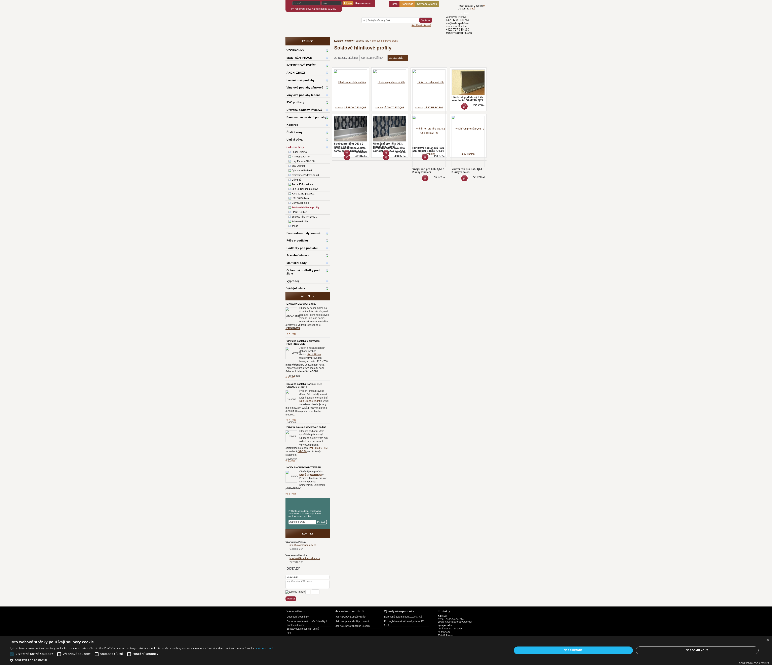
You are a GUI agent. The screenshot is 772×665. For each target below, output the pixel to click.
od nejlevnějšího (346, 58)
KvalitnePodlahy (343, 40)
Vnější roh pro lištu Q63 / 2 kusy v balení (428, 171)
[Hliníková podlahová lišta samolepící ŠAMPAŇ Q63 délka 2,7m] (464, 106)
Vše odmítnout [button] (697, 650)
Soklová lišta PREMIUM (304, 216)
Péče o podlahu (297, 240)
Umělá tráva (294, 139)
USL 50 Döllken (300, 198)
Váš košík (465, 13)
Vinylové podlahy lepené (303, 95)
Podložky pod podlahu (302, 248)
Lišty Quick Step (300, 202)
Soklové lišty (362, 40)
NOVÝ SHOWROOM (310, 475)
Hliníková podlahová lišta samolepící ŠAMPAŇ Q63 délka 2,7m (467, 100)
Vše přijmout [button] (573, 650)
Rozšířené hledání (421, 25)
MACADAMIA (292, 328)
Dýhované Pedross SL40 (305, 175)
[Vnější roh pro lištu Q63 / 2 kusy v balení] (425, 178)
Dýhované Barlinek (302, 170)
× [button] (767, 640)
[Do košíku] (452, 9)
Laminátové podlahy (300, 80)
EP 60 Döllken (299, 212)
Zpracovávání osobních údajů (303, 628)
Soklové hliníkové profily (305, 207)
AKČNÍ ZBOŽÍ (295, 72)
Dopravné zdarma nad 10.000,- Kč (403, 616)
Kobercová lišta (300, 221)
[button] (141, 660)
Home (394, 3)
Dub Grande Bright (309, 401)
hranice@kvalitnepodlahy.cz (305, 558)
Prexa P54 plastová (302, 184)
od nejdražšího (372, 58)
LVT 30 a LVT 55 (318, 448)
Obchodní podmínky (298, 616)
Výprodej (292, 281)
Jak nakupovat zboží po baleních (353, 621)
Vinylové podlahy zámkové (304, 87)
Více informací (264, 648)
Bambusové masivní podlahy (306, 117)
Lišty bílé (296, 179)
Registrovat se (363, 3)
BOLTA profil (298, 165)
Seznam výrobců (427, 3)
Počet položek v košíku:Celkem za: (471, 7)
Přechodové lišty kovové (303, 233)
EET (289, 633)
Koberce (292, 124)
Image (295, 226)
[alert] (386, 650)
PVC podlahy (295, 102)
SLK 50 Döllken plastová (305, 189)
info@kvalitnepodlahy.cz (303, 545)
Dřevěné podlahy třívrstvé (304, 109)
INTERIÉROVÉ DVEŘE (301, 65)
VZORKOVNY (295, 50)
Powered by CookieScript (754, 663)
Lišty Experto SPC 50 (303, 161)
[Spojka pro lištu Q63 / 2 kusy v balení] (347, 153)
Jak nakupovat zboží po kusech (353, 626)
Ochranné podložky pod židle (303, 272)
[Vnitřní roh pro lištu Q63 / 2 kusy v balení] (464, 178)
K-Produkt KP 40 (301, 156)
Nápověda (407, 3)
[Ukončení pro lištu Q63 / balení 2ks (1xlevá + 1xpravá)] (386, 153)
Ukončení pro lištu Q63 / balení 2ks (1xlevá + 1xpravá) (388, 146)
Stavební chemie (297, 255)
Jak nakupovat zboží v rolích (351, 616)
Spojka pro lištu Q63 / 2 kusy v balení (348, 145)
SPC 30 (302, 451)
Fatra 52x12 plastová (303, 193)
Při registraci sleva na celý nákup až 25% (313, 8)
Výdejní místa (295, 288)
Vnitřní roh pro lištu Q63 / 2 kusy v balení (468, 171)
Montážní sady (296, 262)
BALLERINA (314, 354)
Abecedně (396, 58)
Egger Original (299, 152)
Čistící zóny (294, 132)
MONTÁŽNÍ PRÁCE (299, 57)
